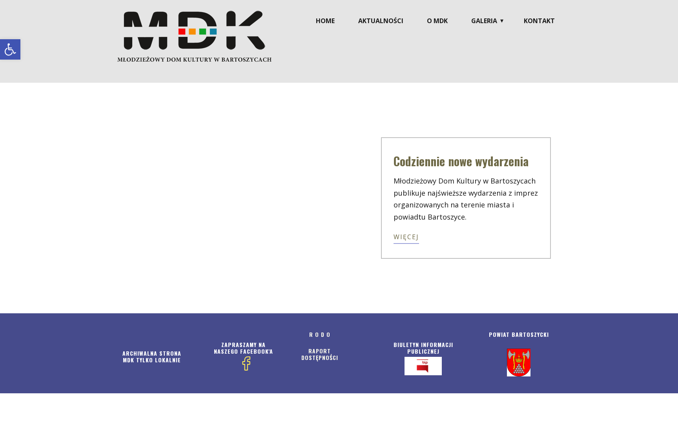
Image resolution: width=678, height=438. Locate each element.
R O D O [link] (319, 334)
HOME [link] (325, 20)
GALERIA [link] (484, 20)
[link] (10, 49)
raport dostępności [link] (319, 354)
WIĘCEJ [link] (406, 237)
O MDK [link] (437, 20)
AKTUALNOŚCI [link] (380, 20)
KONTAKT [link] (539, 20)
